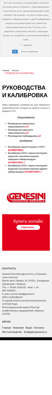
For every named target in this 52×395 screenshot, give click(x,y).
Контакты (39, 327)
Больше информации (29, 52)
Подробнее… (28, 227)
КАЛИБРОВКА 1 (16, 162)
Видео (29, 327)
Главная (5, 70)
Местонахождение (12, 331)
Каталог (15, 70)
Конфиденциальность (35, 331)
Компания (18, 327)
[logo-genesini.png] (26, 197)
